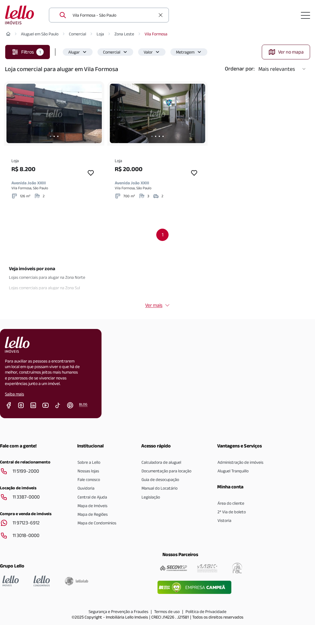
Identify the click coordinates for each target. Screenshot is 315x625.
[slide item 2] (54, 136)
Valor (148, 52)
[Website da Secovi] (173, 568)
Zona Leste (124, 33)
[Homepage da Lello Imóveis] (10, 581)
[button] (78, 52)
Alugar (74, 52)
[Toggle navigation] (305, 15)
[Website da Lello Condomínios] (42, 581)
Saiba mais (14, 393)
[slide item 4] (163, 136)
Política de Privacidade (205, 611)
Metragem (185, 52)
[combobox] (114, 15)
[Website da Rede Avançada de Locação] (237, 568)
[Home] (8, 34)
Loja (100, 33)
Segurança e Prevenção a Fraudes (118, 611)
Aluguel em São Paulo (39, 33)
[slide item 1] (50, 136)
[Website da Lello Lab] (76, 581)
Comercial (77, 33)
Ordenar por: (240, 69)
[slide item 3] (58, 136)
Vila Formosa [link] (156, 33)
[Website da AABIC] (207, 568)
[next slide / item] (96, 113)
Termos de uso (167, 611)
